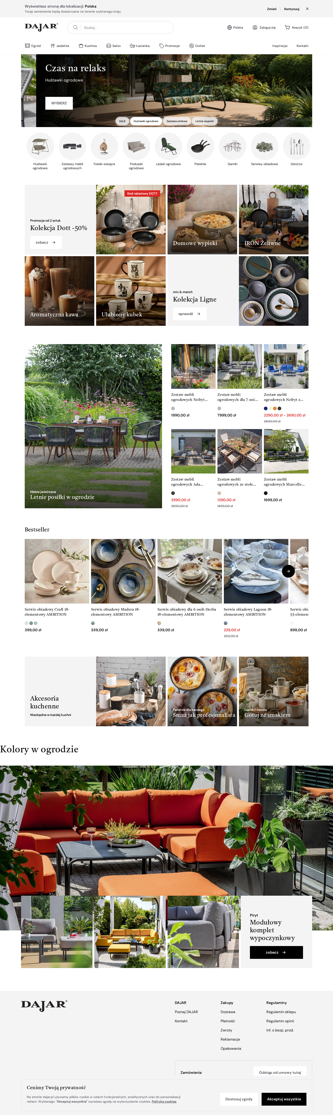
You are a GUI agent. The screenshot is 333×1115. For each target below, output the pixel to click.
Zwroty (226, 1030)
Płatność (228, 1021)
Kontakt (303, 46)
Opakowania (231, 1048)
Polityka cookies (164, 1101)
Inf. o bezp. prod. (280, 1030)
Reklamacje (230, 1039)
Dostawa (228, 1011)
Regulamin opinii (280, 1021)
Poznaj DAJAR (186, 1011)
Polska (238, 27)
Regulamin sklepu (281, 1011)
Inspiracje (279, 46)
